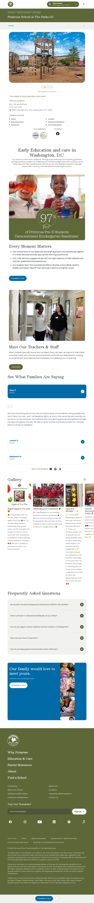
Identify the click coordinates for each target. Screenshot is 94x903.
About (12, 771)
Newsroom (53, 786)
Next (87, 57)
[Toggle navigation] (83, 4)
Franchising (12, 786)
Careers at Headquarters (18, 797)
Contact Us (53, 797)
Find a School (17, 777)
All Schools (11, 12)
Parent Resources (20, 765)
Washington (37, 12)
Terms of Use (12, 838)
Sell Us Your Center (15, 790)
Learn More (15, 367)
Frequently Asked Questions (60, 794)
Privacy (23, 838)
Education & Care (20, 758)
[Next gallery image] (84, 479)
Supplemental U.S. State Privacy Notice (64, 838)
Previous (7, 57)
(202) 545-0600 (15, 107)
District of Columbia (24, 12)
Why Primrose (18, 752)
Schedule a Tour (44, 898)
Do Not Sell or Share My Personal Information (48, 842)
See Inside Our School (47, 91)
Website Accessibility (38, 838)
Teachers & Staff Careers (18, 794)
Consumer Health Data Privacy (18, 842)
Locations (53, 790)
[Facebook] (57, 133)
